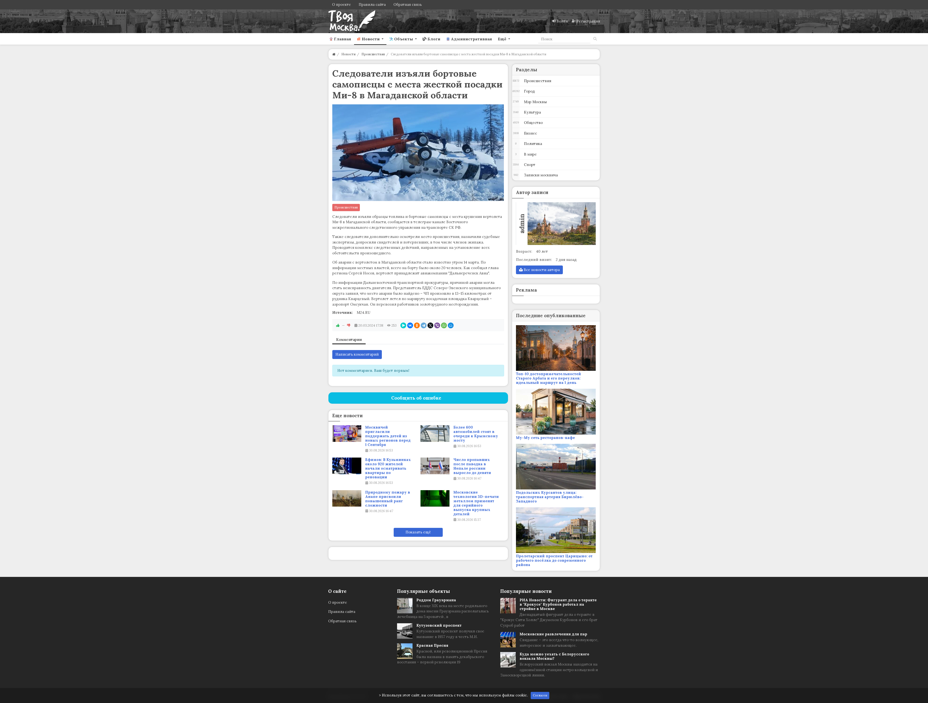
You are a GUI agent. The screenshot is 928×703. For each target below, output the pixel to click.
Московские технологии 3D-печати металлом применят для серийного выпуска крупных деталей (476, 503)
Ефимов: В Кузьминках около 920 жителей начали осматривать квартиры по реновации (388, 468)
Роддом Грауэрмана (436, 600)
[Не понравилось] (348, 325)
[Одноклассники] (417, 325)
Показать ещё (418, 532)
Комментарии (349, 339)
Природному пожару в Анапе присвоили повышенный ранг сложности (387, 499)
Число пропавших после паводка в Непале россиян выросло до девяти (472, 466)
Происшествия (346, 207)
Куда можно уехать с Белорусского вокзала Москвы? (554, 656)
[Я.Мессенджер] (403, 325)
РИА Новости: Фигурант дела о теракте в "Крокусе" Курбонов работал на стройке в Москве (558, 604)
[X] (430, 325)
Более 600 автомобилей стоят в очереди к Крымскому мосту (475, 434)
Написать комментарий (357, 354)
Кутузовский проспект (439, 625)
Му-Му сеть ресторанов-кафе (545, 437)
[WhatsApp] (444, 325)
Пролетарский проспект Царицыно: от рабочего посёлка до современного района (554, 560)
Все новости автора (541, 269)
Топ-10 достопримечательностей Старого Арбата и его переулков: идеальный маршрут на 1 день (548, 378)
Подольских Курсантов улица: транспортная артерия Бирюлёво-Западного (550, 496)
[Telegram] (424, 325)
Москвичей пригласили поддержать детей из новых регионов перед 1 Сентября (388, 436)
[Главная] (333, 54)
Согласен (540, 695)
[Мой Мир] (451, 325)
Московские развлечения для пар (553, 634)
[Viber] (437, 325)
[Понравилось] (338, 325)
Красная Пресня (432, 645)
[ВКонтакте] (410, 325)
